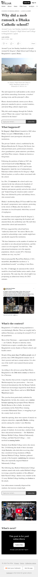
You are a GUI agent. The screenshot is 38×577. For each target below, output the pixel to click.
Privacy (16, 563)
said (30, 274)
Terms (22, 563)
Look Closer (26, 11)
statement (13, 181)
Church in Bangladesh (10, 11)
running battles (14, 440)
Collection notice (30, 563)
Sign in (34, 3)
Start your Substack (14, 568)
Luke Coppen (5, 37)
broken (30, 478)
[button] (3, 6)
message (13, 269)
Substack (9, 573)
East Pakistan (21, 164)
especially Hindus (22, 420)
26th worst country (20, 372)
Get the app (29, 568)
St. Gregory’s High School (11, 131)
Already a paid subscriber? (19, 549)
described (13, 261)
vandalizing (22, 458)
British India (18, 134)
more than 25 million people (21, 355)
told (28, 201)
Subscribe (27, 3)
